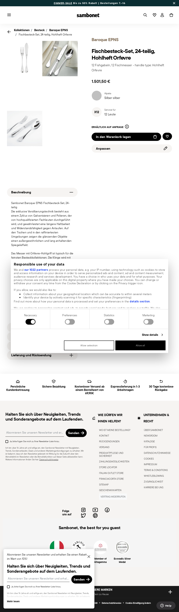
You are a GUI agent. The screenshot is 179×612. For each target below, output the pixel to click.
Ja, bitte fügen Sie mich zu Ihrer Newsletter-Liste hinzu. (34, 441)
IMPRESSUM (150, 464)
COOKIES (149, 458)
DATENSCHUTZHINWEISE (157, 453)
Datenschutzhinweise (48, 459)
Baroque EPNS (58, 30)
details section (140, 301)
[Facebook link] (107, 510)
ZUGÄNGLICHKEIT (153, 481)
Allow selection (89, 345)
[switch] (70, 322)
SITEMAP (104, 484)
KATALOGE (149, 441)
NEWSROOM (150, 435)
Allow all (140, 345)
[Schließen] (89, 556)
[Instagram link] (83, 510)
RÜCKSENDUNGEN (109, 441)
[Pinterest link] (95, 515)
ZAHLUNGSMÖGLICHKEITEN (114, 461)
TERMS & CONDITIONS (156, 470)
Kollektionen (22, 30)
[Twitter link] (83, 515)
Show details (150, 335)
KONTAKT (104, 435)
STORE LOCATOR (108, 467)
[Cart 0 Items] (170, 15)
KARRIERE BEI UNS (153, 487)
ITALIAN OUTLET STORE (111, 473)
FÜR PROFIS (150, 447)
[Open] (144, 15)
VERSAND (104, 447)
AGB (95, 603)
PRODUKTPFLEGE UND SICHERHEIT (111, 454)
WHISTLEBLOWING (154, 476)
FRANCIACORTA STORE (111, 479)
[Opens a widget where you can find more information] (166, 606)
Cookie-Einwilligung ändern (138, 603)
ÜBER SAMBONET (153, 430)
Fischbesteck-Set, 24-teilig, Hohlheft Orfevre (45, 35)
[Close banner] (174, 3)
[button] (127, 127)
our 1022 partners (36, 270)
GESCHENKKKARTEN (110, 490)
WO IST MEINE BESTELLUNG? (114, 430)
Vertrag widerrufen (113, 496)
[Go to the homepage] (88, 15)
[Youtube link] (95, 510)
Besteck (39, 30)
